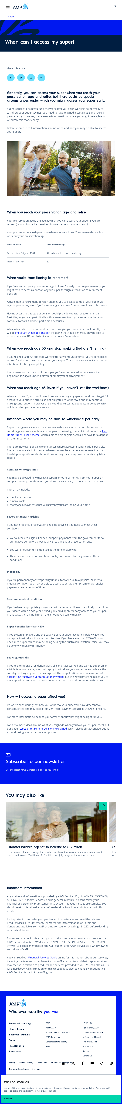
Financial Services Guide (42, 957)
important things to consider (32, 332)
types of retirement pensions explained (43, 728)
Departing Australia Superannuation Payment (36, 677)
